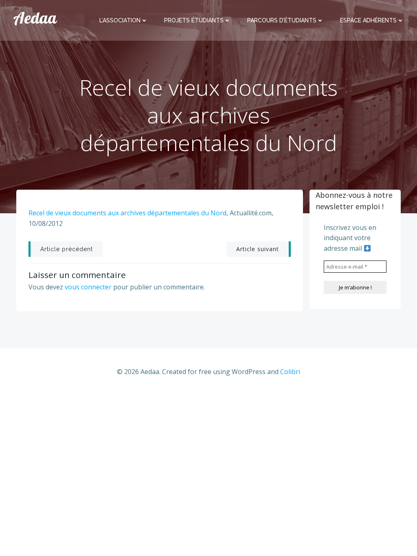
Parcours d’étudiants (281, 20)
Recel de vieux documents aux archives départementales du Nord (127, 212)
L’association (119, 20)
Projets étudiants (194, 20)
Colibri (290, 371)
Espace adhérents (368, 20)
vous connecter (88, 286)
